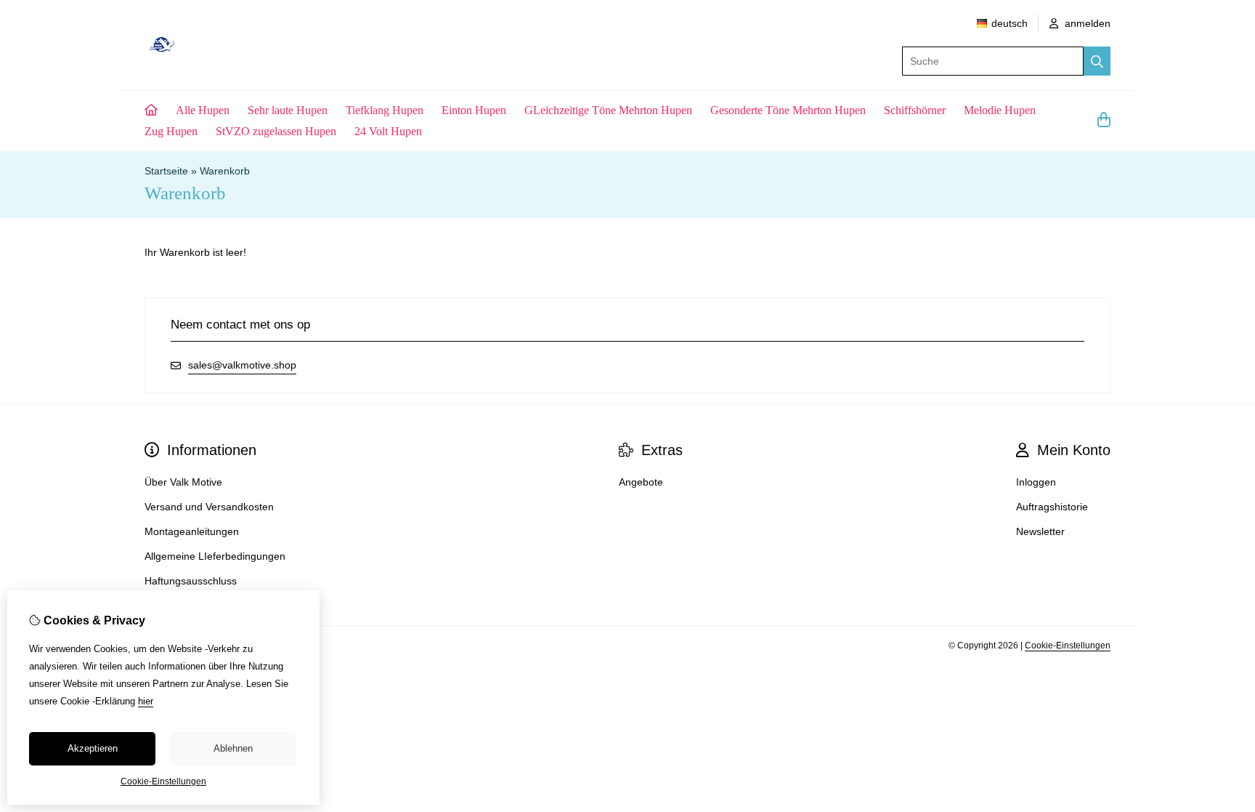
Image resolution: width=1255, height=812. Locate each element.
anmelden (1086, 23)
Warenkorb (225, 171)
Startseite (166, 171)
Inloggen (1036, 482)
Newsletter (1040, 531)
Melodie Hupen (1000, 110)
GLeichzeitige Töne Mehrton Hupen (608, 110)
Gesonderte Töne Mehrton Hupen (788, 110)
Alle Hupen (203, 110)
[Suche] (1097, 61)
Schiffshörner (915, 110)
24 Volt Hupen (388, 131)
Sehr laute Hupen (288, 110)
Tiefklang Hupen (384, 110)
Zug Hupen (171, 131)
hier (145, 701)
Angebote (641, 482)
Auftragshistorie (1052, 506)
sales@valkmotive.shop (242, 365)
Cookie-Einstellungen (1067, 645)
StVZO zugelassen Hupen (276, 131)
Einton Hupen (474, 110)
